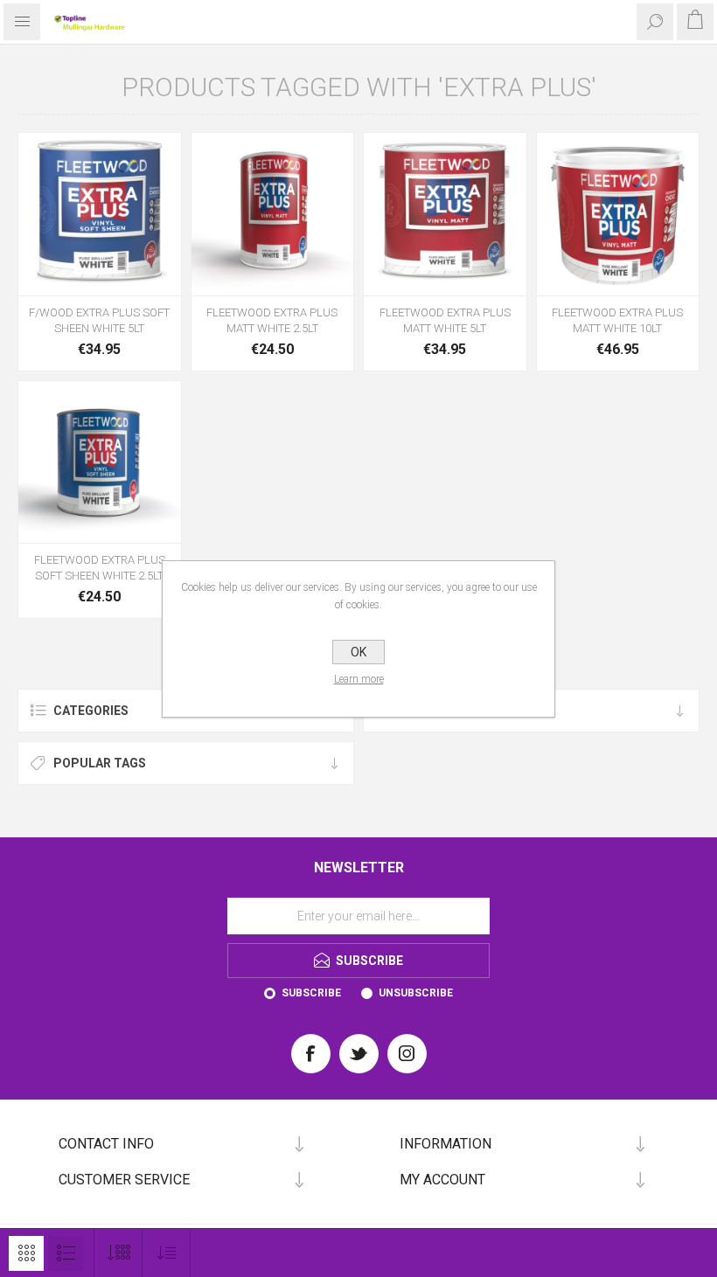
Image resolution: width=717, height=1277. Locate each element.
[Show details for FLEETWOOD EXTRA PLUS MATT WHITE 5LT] (445, 214)
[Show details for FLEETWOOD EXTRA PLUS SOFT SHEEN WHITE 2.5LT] (99, 462)
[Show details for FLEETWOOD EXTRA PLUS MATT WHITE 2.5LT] (272, 214)
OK (358, 652)
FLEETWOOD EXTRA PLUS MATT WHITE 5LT (445, 320)
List (65, 1253)
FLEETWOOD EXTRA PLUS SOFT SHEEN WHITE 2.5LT (99, 567)
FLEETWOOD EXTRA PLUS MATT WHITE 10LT (617, 320)
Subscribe (311, 993)
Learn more (359, 679)
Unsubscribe (416, 993)
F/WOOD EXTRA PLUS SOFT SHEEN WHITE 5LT (99, 320)
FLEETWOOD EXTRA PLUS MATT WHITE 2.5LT (272, 320)
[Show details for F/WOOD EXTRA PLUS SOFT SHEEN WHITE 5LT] (99, 214)
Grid (26, 1253)
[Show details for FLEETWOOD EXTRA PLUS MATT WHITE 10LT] (618, 214)
